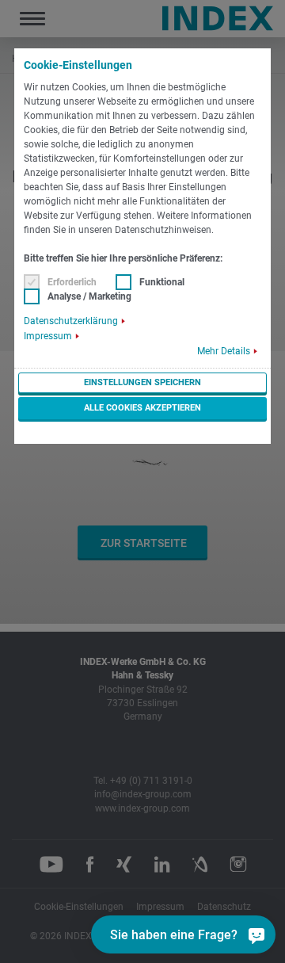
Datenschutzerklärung (71, 321)
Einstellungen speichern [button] (142, 382)
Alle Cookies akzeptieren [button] (142, 408)
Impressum (48, 336)
